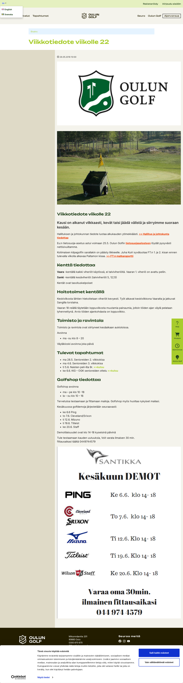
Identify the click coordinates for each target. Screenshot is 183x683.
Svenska (9, 14)
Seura (141, 15)
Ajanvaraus (171, 15)
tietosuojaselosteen (138, 243)
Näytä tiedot (43, 677)
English (8, 9)
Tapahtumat (41, 15)
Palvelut (24, 15)
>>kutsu (99, 367)
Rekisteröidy (150, 4)
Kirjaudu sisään (171, 4)
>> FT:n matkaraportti (119, 256)
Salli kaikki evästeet (159, 653)
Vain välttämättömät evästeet (159, 662)
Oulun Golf (154, 15)
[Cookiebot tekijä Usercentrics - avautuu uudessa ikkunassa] (18, 677)
